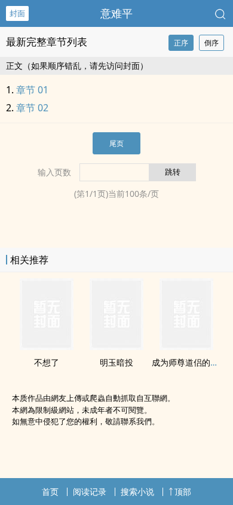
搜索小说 (137, 491)
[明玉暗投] (116, 346)
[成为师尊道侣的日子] (186, 346)
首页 (50, 491)
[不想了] (46, 346)
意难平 (116, 13)
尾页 (116, 143)
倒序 (211, 43)
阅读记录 (89, 491)
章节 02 (32, 107)
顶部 (182, 491)
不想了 (46, 362)
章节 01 (32, 89)
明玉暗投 (116, 362)
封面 (17, 13)
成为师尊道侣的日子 (189, 362)
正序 (181, 43)
